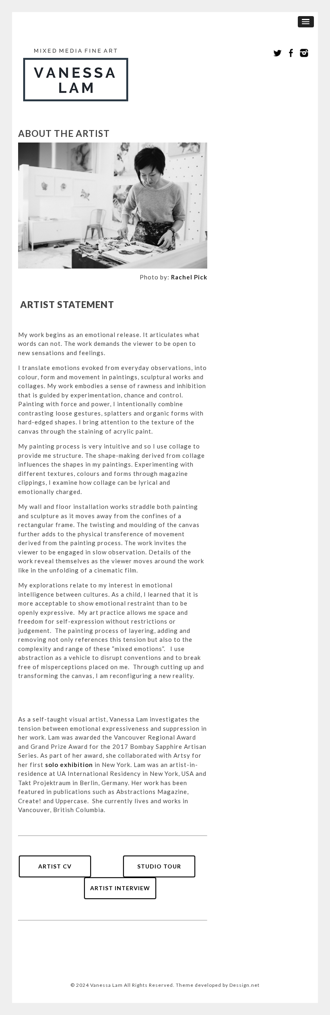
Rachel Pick (189, 277)
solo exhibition (69, 764)
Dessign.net (244, 985)
